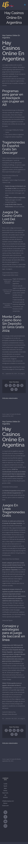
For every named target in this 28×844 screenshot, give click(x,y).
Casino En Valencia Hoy (9, 712)
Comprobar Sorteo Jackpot (10, 487)
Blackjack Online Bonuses (9, 714)
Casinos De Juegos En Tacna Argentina (13, 369)
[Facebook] (5, 817)
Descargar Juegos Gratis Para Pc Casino (13, 367)
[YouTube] (5, 821)
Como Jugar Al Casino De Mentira (11, 414)
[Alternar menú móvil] (25, 5)
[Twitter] (5, 812)
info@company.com (8, 801)
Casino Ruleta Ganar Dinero (10, 273)
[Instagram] (5, 826)
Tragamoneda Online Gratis (10, 275)
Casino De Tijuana (7, 620)
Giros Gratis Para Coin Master (10, 559)
